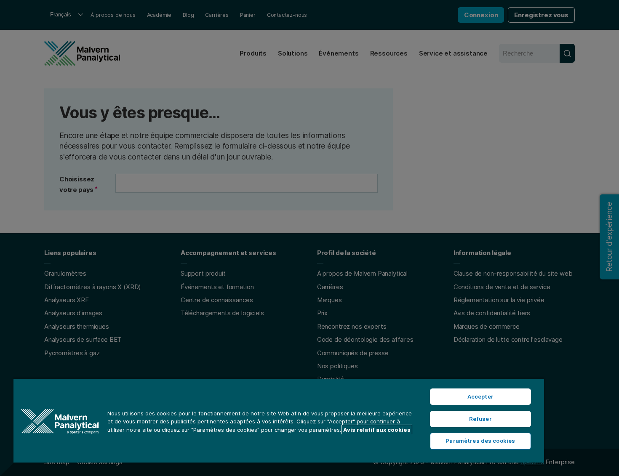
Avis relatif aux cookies (377, 429)
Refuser (480, 418)
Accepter (480, 396)
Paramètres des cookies (480, 440)
